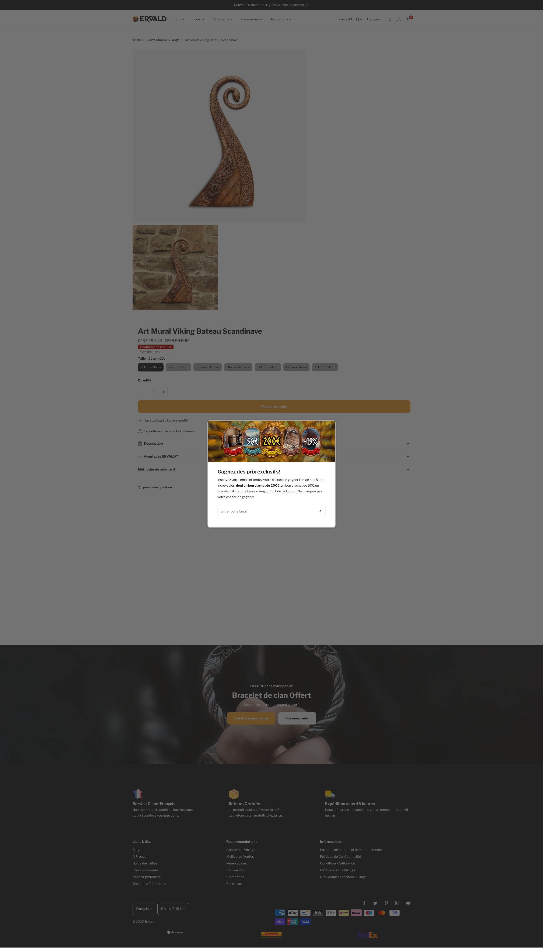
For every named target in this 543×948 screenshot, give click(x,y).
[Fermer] (330, 425)
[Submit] (320, 511)
